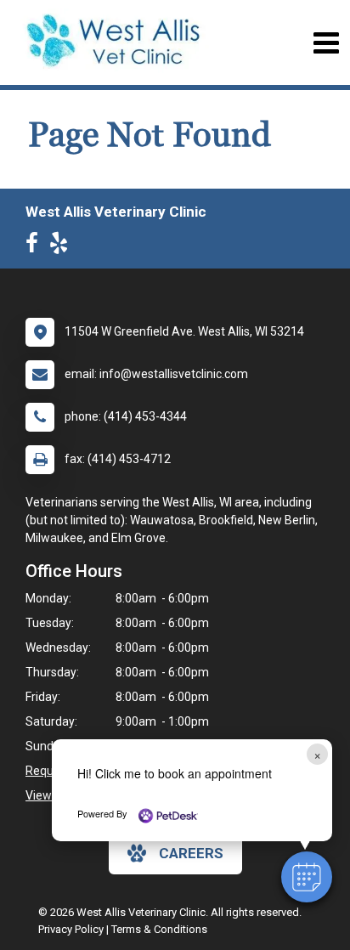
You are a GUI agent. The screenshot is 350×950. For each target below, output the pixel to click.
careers (191, 853)
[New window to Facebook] (36, 246)
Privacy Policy (71, 929)
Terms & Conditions (159, 929)
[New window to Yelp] (62, 246)
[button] (306, 876)
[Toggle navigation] (326, 43)
